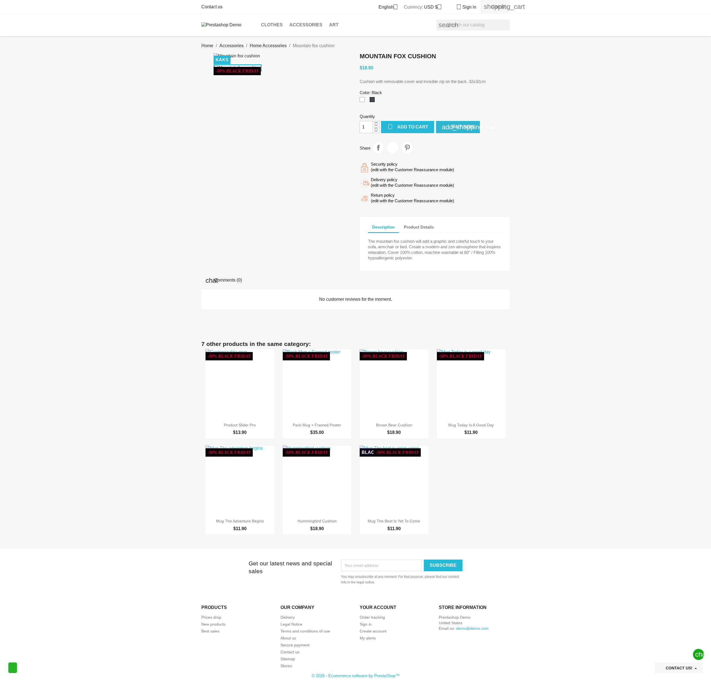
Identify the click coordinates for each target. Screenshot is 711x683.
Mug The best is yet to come (394, 521)
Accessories (305, 24)
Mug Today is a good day (471, 425)
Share (378, 147)
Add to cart (408, 126)
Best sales (210, 631)
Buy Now (461, 127)
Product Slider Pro (240, 425)
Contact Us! (679, 668)
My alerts (368, 638)
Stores (286, 666)
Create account (373, 631)
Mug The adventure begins (240, 521)
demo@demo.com (472, 628)
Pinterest (407, 147)
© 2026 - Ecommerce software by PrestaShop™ (356, 675)
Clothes (272, 24)
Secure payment (295, 645)
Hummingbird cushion (317, 521)
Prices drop (211, 617)
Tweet (392, 147)
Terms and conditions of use (305, 631)
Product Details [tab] (419, 227)
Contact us (211, 6)
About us (288, 638)
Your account (378, 607)
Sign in (366, 624)
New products (213, 624)
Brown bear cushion (394, 425)
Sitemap (288, 659)
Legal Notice (291, 624)
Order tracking (372, 617)
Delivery (288, 617)
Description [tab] (383, 227)
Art (334, 24)
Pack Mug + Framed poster (317, 425)
